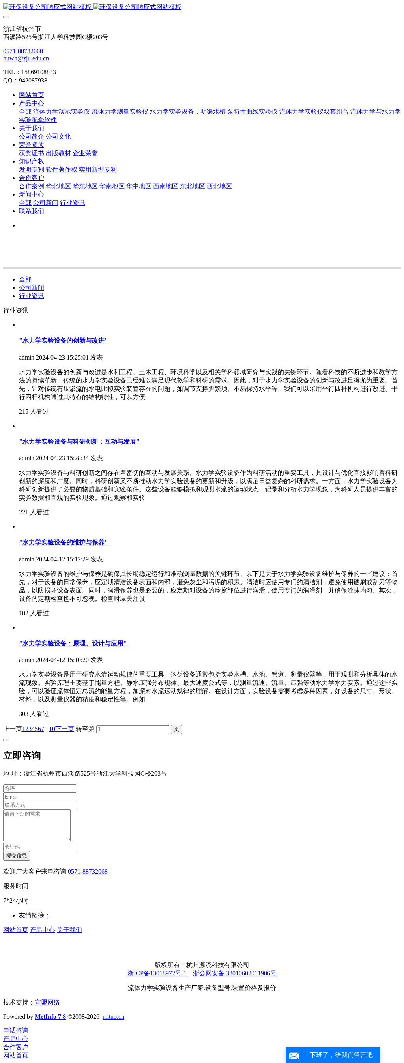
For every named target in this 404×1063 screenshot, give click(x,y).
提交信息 (16, 856)
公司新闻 (31, 287)
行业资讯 (31, 295)
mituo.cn (113, 1016)
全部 (25, 111)
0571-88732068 (23, 51)
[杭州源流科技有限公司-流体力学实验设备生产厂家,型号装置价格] (202, 7)
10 (52, 729)
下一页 (64, 729)
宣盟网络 (47, 1002)
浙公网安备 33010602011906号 (235, 973)
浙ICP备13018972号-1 (157, 973)
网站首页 (31, 95)
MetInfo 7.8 (50, 1016)
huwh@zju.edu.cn (26, 58)
